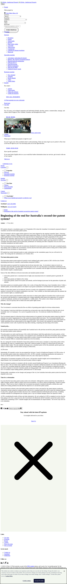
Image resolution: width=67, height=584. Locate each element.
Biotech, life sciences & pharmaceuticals (19, 59)
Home (6, 209)
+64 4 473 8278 (11, 207)
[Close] (64, 571)
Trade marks (11, 41)
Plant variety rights (13, 44)
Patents (10, 39)
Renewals (10, 52)
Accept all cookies (39, 580)
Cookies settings (27, 580)
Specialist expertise (9, 55)
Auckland (7, 554)
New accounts (8, 545)
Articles (10, 88)
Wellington (7, 555)
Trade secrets (11, 47)
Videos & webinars (13, 92)
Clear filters (9, 13)
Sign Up (33, 421)
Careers (6, 134)
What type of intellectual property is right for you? (18, 198)
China (9, 79)
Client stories (11, 90)
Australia (10, 76)
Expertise (6, 18)
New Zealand (11, 75)
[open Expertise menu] (5, 171)
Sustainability (8, 188)
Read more (10, 117)
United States (11, 81)
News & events (8, 186)
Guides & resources (13, 93)
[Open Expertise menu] (7, 167)
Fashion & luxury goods (14, 69)
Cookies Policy (9, 576)
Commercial (11, 49)
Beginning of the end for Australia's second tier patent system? (21, 211)
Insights (6, 83)
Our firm (6, 104)
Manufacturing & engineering (16, 61)
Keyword (6, 24)
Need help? (7, 136)
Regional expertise (9, 72)
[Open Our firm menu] (7, 180)
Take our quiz (12, 148)
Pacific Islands (12, 78)
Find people (11, 30)
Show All (15, 13)
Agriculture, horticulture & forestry (17, 58)
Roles (5, 21)
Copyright (10, 45)
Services (6, 14)
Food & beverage (12, 64)
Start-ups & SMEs (13, 67)
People (6, 7)
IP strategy (10, 38)
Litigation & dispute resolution (16, 50)
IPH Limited (30, 566)
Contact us (7, 163)
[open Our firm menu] (5, 183)
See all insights (13, 97)
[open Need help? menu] (5, 196)
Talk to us (7, 159)
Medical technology (13, 66)
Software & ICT (12, 62)
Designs (10, 42)
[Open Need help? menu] (8, 193)
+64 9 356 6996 (11, 204)
